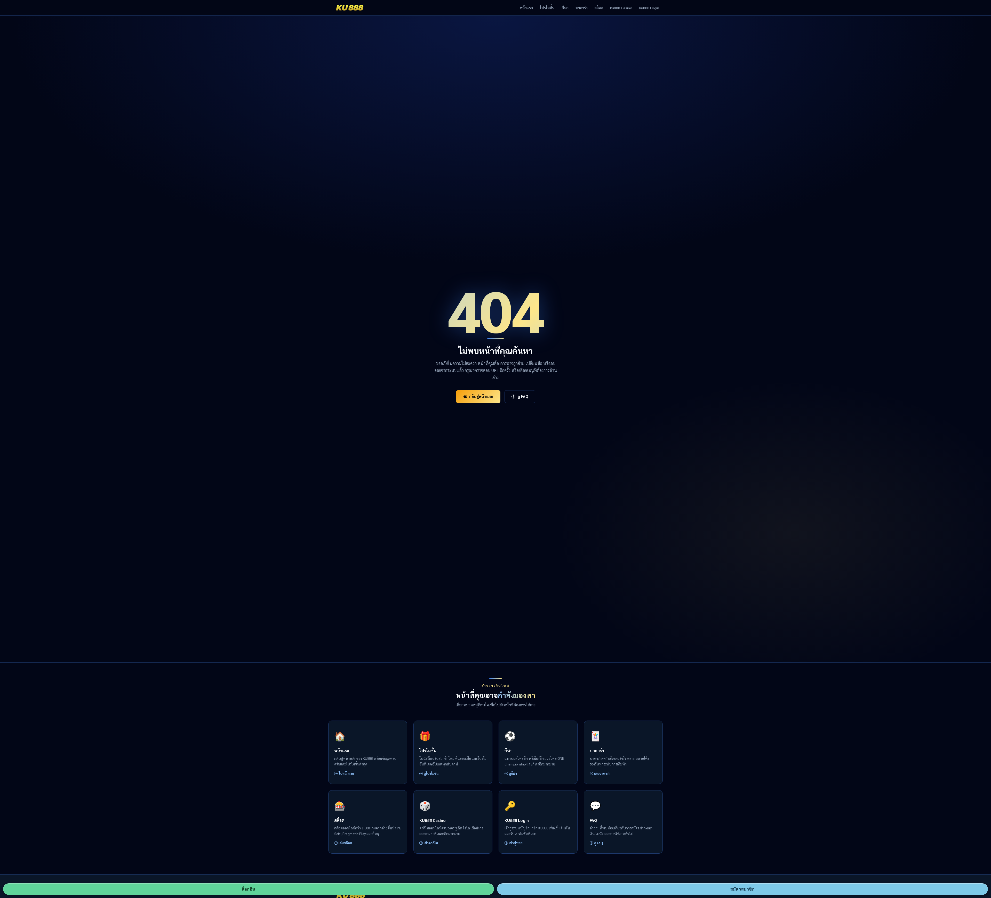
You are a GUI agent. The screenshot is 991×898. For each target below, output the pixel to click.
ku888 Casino (621, 7)
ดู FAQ (522, 396)
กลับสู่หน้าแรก (481, 396)
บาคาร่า (582, 7)
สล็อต (599, 7)
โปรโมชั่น (547, 7)
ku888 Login (649, 7)
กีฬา (565, 7)
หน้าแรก (526, 7)
